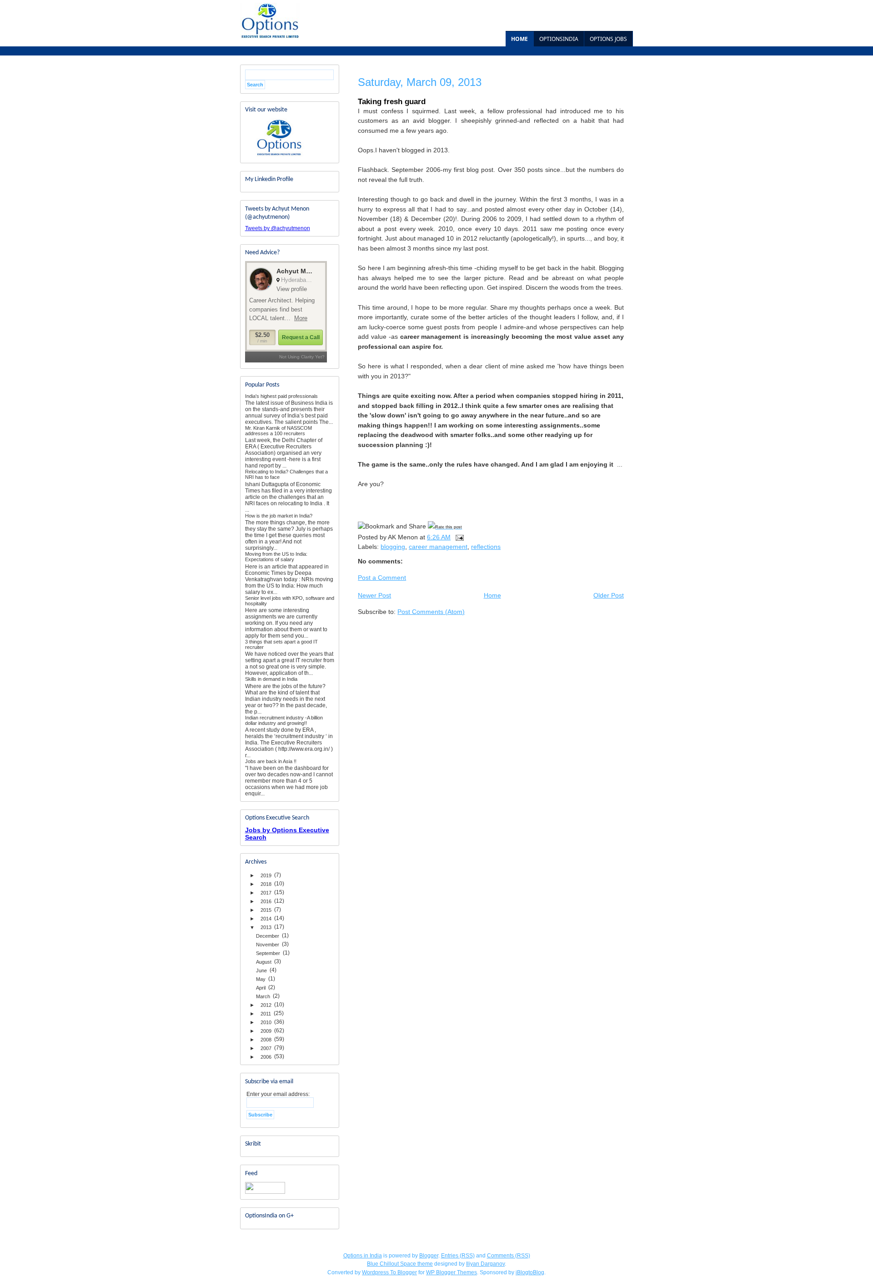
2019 (266, 875)
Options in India (362, 1255)
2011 (266, 1013)
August (263, 962)
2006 (266, 1057)
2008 (266, 1039)
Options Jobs (608, 39)
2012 (266, 1005)
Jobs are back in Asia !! (270, 761)
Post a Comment (382, 577)
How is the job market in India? (278, 515)
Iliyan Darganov (485, 1264)
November (267, 944)
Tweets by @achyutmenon (277, 228)
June (261, 970)
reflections (486, 546)
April (261, 987)
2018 (266, 884)
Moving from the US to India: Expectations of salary (276, 556)
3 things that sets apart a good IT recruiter (281, 644)
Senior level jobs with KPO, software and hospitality (289, 600)
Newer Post (374, 595)
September (268, 953)
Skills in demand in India (271, 679)
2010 (266, 1022)
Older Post (608, 595)
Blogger (428, 1255)
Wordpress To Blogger (389, 1272)
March (263, 996)
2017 (266, 892)
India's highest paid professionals (281, 396)
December (267, 936)
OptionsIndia (558, 39)
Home (519, 39)
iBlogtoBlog (530, 1272)
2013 (266, 927)
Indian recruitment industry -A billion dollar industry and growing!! (284, 720)
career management (438, 546)
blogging (393, 546)
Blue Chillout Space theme (400, 1264)
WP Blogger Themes (451, 1272)
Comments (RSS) (508, 1255)
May (261, 979)
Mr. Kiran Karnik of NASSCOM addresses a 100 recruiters (278, 430)
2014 (266, 918)
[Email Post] (459, 537)
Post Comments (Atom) (431, 611)
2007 (266, 1048)
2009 (266, 1031)
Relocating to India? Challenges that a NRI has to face (286, 474)
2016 (266, 901)
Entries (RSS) (458, 1255)
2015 (266, 910)
